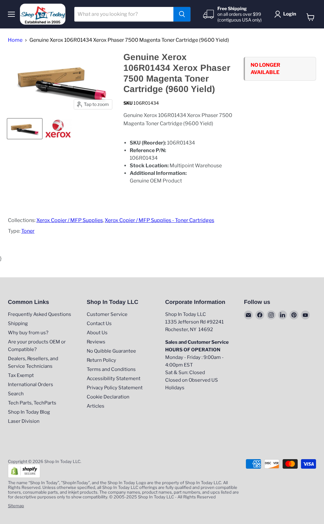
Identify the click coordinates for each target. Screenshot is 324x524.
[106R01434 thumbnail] (58, 129)
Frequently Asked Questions (39, 314)
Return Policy (101, 360)
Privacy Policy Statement (115, 388)
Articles (95, 406)
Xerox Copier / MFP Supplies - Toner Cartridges (159, 220)
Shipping (18, 323)
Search (16, 394)
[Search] (181, 14)
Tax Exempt (21, 375)
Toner (27, 231)
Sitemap (16, 505)
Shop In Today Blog (29, 412)
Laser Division (24, 421)
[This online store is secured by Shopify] (24, 476)
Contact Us (99, 323)
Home (15, 40)
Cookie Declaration (108, 397)
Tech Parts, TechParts (32, 403)
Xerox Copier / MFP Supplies (69, 220)
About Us (97, 333)
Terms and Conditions (111, 369)
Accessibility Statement (113, 378)
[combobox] (124, 14)
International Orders (30, 384)
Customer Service (107, 314)
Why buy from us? (28, 333)
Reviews (96, 342)
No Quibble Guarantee (111, 351)
